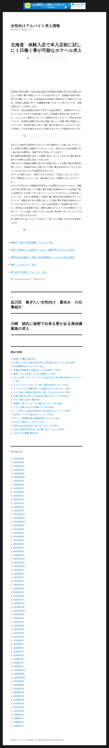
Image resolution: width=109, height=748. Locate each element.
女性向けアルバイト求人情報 (35, 25)
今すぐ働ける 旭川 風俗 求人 (27, 399)
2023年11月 (18, 562)
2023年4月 (18, 588)
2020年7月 (18, 688)
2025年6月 (18, 492)
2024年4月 (18, 544)
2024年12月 (19, 514)
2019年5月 (18, 718)
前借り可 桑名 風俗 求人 (24, 359)
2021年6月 (18, 647)
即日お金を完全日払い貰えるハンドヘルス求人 (35, 425)
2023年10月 (19, 566)
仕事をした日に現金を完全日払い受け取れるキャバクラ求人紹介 (44, 362)
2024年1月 (18, 555)
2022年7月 (18, 622)
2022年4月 (18, 633)
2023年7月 (18, 577)
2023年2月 (18, 596)
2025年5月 (18, 495)
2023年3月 (18, 592)
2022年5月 (18, 629)
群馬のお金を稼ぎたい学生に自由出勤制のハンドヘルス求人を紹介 (43, 257)
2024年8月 (18, 529)
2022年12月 (19, 603)
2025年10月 (19, 477)
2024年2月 (18, 551)
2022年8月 (18, 618)
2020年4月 (18, 699)
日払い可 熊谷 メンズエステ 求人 (29, 422)
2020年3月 (18, 703)
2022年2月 (18, 640)
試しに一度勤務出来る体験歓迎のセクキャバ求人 (36, 418)
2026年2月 (18, 462)
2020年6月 (18, 692)
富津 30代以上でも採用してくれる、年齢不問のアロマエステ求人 (43, 249)
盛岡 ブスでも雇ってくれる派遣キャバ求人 (34, 373)
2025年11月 (18, 473)
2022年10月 (19, 610)
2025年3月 (18, 503)
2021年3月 (18, 659)
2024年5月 (18, 540)
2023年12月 (19, 558)
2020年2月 (18, 707)
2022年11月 (18, 607)
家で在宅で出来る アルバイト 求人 (29, 272)
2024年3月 (18, 547)
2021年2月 (18, 662)
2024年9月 (18, 525)
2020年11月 (19, 673)
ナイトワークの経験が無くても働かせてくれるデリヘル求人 (42, 388)
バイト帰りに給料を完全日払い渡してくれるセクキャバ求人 (42, 392)
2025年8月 (18, 484)
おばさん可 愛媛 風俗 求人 (25, 433)
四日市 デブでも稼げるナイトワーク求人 (33, 414)
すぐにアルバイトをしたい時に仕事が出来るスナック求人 (41, 384)
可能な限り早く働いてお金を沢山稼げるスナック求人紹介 (41, 396)
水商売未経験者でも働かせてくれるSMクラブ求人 (37, 370)
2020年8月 (18, 685)
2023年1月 (18, 599)
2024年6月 (18, 536)
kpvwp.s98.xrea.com (23, 279)
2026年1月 (18, 466)
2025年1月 (18, 510)
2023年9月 (18, 570)
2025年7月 (18, 488)
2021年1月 (18, 666)
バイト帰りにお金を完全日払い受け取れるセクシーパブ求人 (42, 410)
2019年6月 (18, 714)
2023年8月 (18, 573)
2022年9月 (18, 614)
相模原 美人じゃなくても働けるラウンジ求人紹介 (37, 403)
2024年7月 (18, 532)
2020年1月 (18, 711)
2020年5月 (18, 696)
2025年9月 (18, 481)
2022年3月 (18, 636)
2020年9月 (18, 681)
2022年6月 (18, 625)
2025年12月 (19, 469)
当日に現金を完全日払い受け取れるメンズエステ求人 (38, 429)
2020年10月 (19, 677)
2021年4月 (18, 655)
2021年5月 (18, 651)
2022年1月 (18, 644)
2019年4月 (18, 722)
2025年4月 (18, 499)
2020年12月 (19, 670)
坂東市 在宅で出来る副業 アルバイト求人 (32, 242)
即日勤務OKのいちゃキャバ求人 (28, 366)
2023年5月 (18, 584)
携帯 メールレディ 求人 (23, 264)
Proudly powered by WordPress (49, 740)
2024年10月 (19, 521)
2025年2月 (18, 507)
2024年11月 (19, 518)
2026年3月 (18, 458)
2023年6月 (18, 581)
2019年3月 (18, 725)
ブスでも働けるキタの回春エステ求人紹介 (33, 407)
